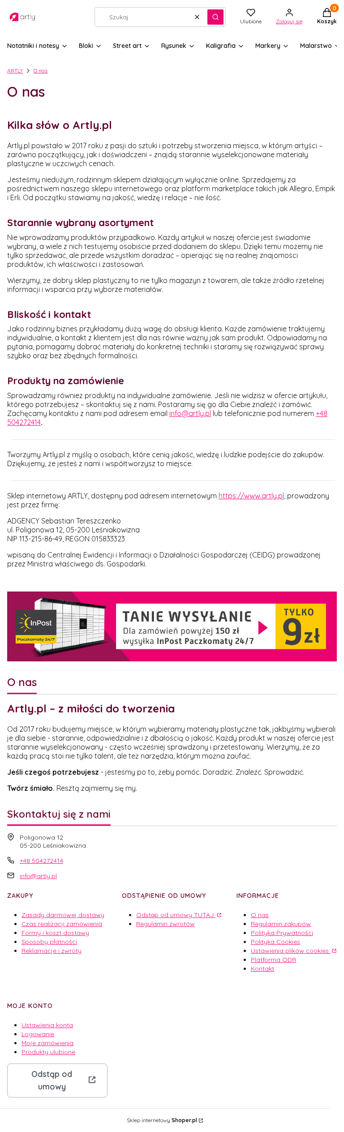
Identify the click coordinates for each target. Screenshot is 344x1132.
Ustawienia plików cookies (291, 951)
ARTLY (15, 70)
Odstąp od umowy (51, 1080)
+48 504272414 (41, 861)
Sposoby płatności (49, 942)
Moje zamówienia (47, 1043)
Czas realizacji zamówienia (62, 924)
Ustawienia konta (47, 1025)
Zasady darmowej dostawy (63, 915)
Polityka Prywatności (282, 933)
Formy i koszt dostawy (55, 933)
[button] (215, 17)
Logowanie (38, 1034)
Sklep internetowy (162, 1120)
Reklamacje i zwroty (52, 951)
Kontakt (262, 969)
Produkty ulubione (48, 1052)
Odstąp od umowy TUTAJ (175, 915)
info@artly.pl (190, 413)
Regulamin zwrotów (165, 924)
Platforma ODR (273, 960)
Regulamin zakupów (281, 924)
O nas (260, 915)
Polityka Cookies (275, 942)
